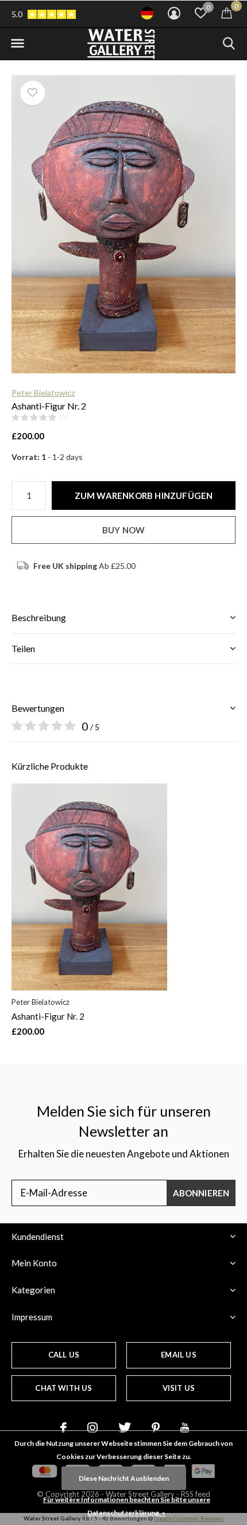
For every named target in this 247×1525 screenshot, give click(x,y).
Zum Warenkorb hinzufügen (144, 495)
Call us (63, 1354)
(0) (63, 417)
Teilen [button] (23, 648)
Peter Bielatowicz (43, 392)
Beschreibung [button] (38, 617)
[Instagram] (92, 1427)
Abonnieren (201, 1193)
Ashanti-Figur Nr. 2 (47, 1016)
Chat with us (63, 1388)
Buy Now (123, 530)
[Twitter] (124, 1427)
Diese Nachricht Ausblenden (124, 1478)
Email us (178, 1354)
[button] (17, 43)
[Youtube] (184, 1427)
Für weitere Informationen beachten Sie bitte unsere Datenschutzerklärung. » (126, 1506)
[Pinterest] (156, 1427)
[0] (226, 12)
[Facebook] (63, 1427)
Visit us (179, 1388)
